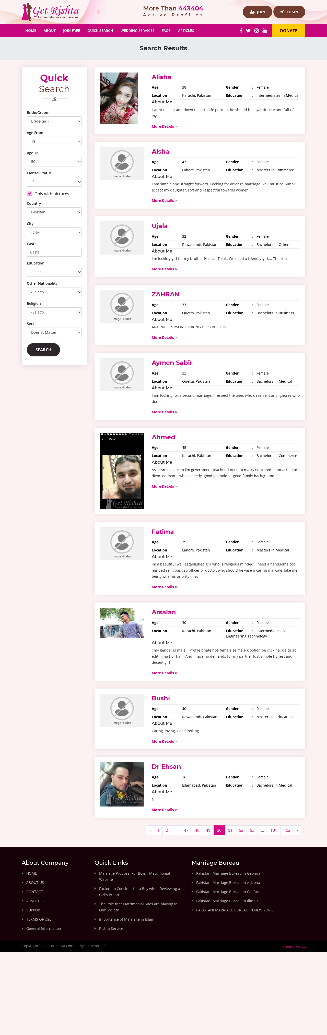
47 (186, 830)
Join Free (71, 30)
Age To (33, 152)
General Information (43, 928)
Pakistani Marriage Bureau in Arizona (228, 882)
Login (292, 11)
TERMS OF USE (38, 919)
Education (35, 263)
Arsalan (164, 612)
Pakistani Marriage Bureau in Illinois (227, 900)
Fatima (163, 531)
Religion (34, 303)
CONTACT (34, 891)
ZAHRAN (165, 294)
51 (230, 830)
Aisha (161, 151)
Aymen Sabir (172, 362)
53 (252, 830)
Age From (35, 132)
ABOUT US (35, 882)
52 (241, 830)
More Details (163, 126)
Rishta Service (111, 928)
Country (34, 203)
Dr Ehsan (166, 766)
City (30, 223)
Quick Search (100, 30)
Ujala (160, 226)
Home (32, 30)
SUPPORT (34, 910)
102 (287, 830)
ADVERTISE (35, 900)
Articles (186, 30)
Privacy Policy (294, 946)
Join (260, 11)
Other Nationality (42, 283)
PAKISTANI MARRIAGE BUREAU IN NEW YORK (234, 910)
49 (208, 830)
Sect (30, 323)
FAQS (166, 30)
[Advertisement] (163, 997)
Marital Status (39, 173)
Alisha (161, 77)
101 (273, 830)
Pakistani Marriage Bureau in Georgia (228, 873)
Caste (32, 243)
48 (197, 830)
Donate (288, 30)
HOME (31, 873)
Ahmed (163, 437)
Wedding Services (138, 30)
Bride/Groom (38, 112)
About (50, 30)
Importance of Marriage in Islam (126, 919)
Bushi (161, 698)
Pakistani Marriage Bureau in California (230, 891)
